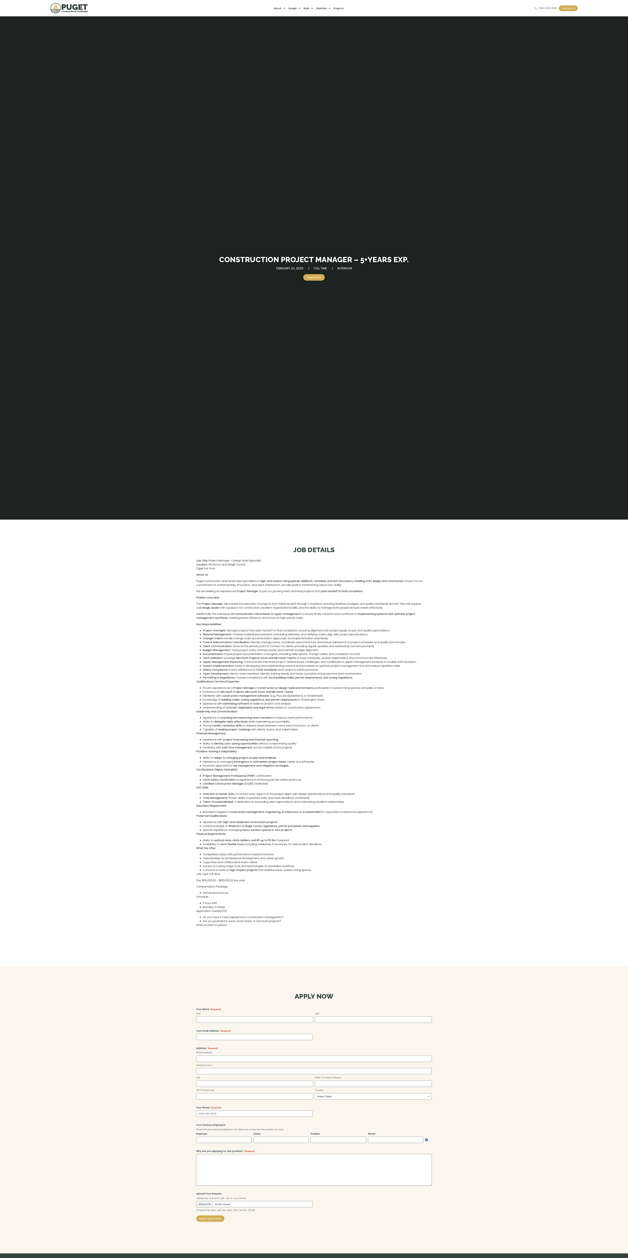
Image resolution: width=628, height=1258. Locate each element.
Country (319, 1090)
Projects (339, 8)
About (277, 8)
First (198, 1013)
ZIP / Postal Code (205, 1090)
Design (292, 8)
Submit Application (210, 1218)
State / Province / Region (328, 1077)
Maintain (321, 8)
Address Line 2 (204, 1065)
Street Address (204, 1052)
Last (317, 1013)
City (198, 1077)
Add (426, 1140)
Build (306, 8)
